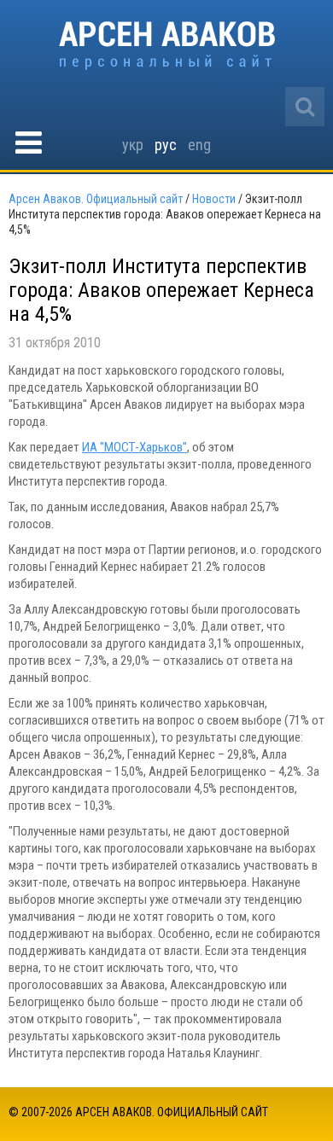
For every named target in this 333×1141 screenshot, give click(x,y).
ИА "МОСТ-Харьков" (134, 447)
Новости (214, 199)
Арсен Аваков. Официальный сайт (167, 45)
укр (132, 145)
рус (166, 145)
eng (199, 145)
